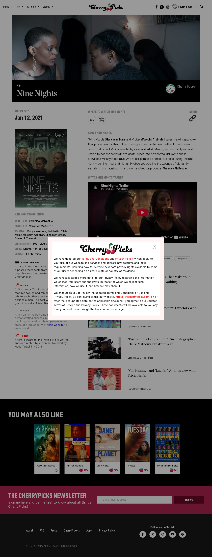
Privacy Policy (124, 258)
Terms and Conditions (95, 258)
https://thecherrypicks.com (132, 296)
